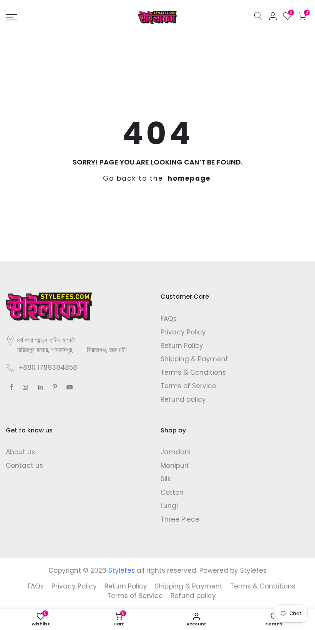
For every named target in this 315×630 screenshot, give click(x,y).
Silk (166, 479)
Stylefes (253, 570)
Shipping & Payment (194, 359)
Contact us (24, 465)
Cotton (172, 492)
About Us (20, 452)
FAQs (169, 318)
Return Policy (182, 345)
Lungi (169, 505)
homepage (189, 178)
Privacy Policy (183, 332)
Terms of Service (188, 386)
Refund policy (183, 399)
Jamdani (176, 452)
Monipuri (174, 465)
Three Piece (180, 519)
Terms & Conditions (193, 372)
